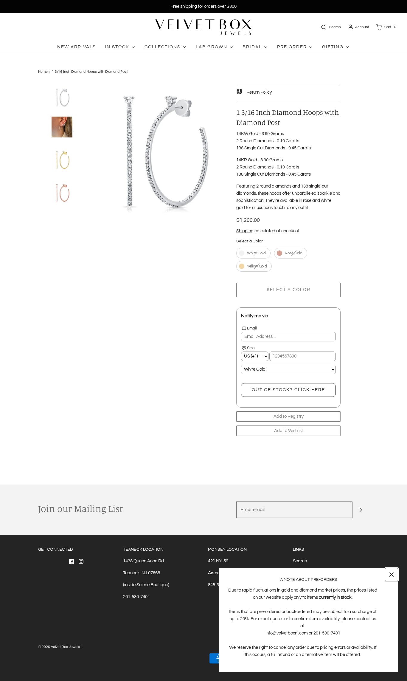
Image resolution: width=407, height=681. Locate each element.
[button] (62, 108)
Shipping (245, 231)
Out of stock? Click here (288, 390)
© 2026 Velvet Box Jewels (59, 647)
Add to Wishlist (288, 430)
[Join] (360, 510)
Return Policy (259, 92)
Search (300, 561)
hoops (275, 193)
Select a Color (249, 241)
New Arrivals (76, 47)
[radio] (253, 253)
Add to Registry (289, 416)
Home (43, 72)
